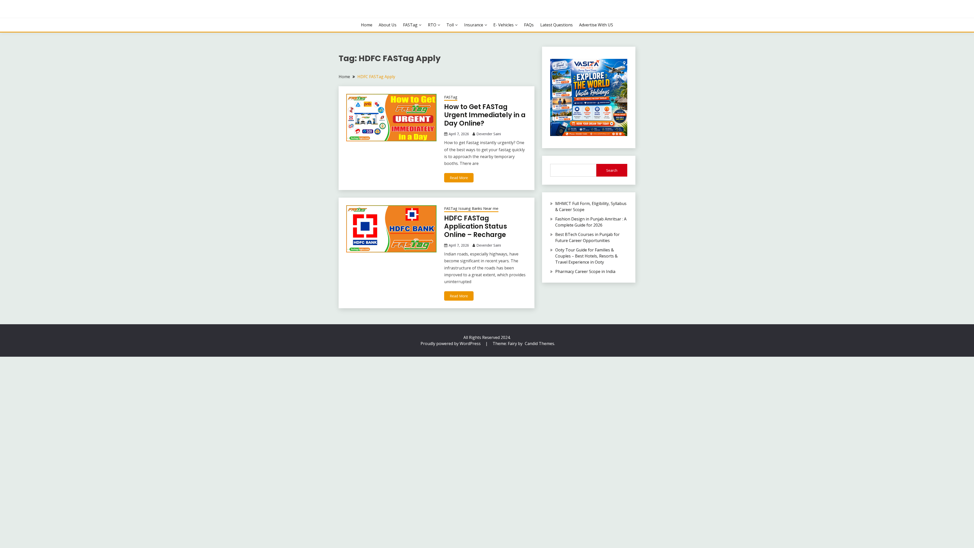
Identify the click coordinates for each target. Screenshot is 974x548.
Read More (459, 177)
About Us (387, 25)
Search (611, 170)
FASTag (410, 25)
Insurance (473, 25)
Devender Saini (488, 133)
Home (366, 25)
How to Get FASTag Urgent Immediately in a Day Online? (485, 115)
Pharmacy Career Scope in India (585, 271)
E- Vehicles (503, 25)
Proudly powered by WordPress (451, 343)
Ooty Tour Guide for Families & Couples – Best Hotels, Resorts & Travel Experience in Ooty (586, 256)
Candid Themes (539, 343)
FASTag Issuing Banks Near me (471, 208)
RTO (432, 25)
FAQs (529, 25)
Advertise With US (596, 25)
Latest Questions (556, 25)
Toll (450, 25)
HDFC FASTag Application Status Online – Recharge (475, 226)
